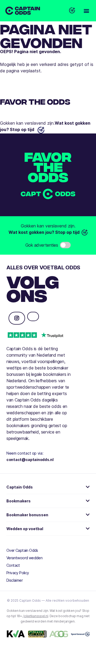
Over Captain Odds (22, 550)
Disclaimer (14, 580)
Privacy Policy (17, 572)
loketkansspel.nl (35, 616)
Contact (13, 565)
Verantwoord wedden (24, 558)
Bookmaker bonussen (27, 515)
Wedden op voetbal (24, 528)
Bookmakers (18, 501)
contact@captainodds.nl (29, 459)
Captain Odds (19, 487)
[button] (86, 10)
